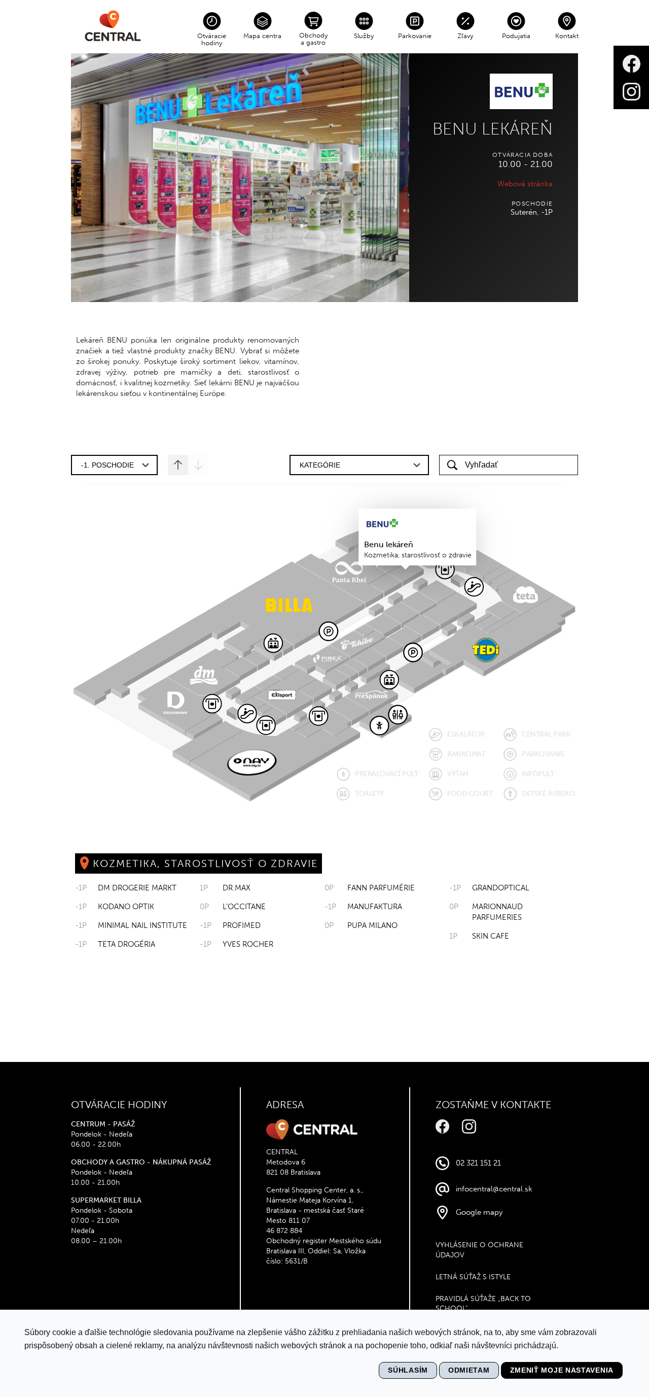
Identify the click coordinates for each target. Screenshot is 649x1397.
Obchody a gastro (313, 38)
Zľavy (465, 36)
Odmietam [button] (469, 1370)
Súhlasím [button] (408, 1370)
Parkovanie (414, 36)
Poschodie (532, 203)
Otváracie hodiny (211, 39)
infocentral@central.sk (494, 1188)
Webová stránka (525, 183)
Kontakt (567, 36)
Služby (364, 36)
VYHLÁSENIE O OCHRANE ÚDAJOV (479, 1250)
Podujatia (516, 36)
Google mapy (479, 1212)
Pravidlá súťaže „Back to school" (483, 1303)
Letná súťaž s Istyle (473, 1277)
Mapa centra (262, 36)
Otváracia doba (522, 154)
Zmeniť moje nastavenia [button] (562, 1370)
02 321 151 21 (478, 1163)
